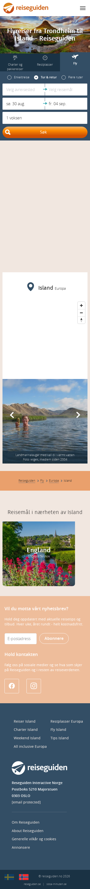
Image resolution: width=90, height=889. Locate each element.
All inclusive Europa (30, 747)
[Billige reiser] (23, 877)
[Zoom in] (81, 305)
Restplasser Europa (66, 721)
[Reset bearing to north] (81, 320)
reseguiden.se (32, 884)
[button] (23, 89)
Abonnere (54, 638)
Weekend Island (27, 738)
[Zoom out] (81, 312)
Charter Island (26, 730)
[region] (45, 336)
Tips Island (59, 738)
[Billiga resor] (9, 877)
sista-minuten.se (56, 884)
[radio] (18, 77)
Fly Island (58, 730)
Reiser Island (25, 721)
